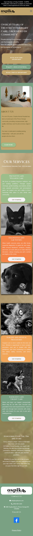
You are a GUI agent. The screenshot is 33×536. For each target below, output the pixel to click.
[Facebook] (16, 520)
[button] (31, 11)
